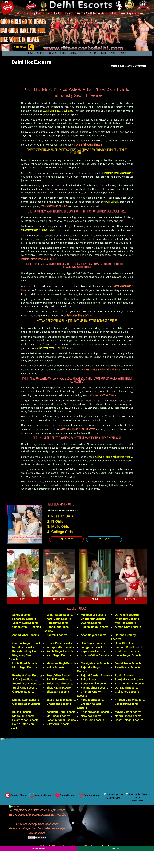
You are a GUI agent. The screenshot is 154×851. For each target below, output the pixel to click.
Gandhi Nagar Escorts (26, 703)
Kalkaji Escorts (22, 711)
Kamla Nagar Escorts (59, 651)
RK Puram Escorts (92, 720)
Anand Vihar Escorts (25, 635)
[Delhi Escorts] (31, 62)
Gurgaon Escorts (23, 691)
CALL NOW (104, 539)
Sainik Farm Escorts (59, 679)
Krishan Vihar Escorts (95, 655)
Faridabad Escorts (92, 699)
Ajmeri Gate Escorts (128, 626)
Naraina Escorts (91, 715)
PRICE (113, 53)
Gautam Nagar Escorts (27, 643)
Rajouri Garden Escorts (96, 675)
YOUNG (63, 53)
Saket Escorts (21, 614)
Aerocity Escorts (57, 622)
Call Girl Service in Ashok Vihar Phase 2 (113, 457)
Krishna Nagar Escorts (95, 711)
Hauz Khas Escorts (127, 643)
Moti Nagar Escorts (24, 667)
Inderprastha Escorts (60, 647)
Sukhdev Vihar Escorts (130, 683)
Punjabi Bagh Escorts (94, 626)
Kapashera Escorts (93, 651)
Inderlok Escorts (23, 647)
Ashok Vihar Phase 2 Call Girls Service (38, 230)
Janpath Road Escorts (129, 647)
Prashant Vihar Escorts (27, 675)
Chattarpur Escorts (93, 618)
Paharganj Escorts (24, 618)
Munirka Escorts (125, 622)
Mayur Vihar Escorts (128, 711)
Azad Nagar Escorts (93, 635)
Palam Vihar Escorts (25, 720)
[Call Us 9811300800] (129, 62)
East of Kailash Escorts (61, 699)
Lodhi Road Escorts (24, 663)
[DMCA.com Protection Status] (37, 837)
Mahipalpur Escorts (93, 614)
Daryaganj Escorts (127, 614)
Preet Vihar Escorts (59, 675)
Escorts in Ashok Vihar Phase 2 (118, 173)
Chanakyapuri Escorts (26, 626)
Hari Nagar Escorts (93, 643)
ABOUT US (41, 53)
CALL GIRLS (93, 53)
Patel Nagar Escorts (128, 667)
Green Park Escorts (59, 643)
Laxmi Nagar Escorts (128, 655)
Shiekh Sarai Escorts (59, 683)
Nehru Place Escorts (128, 715)
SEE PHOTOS (66, 539)
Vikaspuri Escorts (57, 724)
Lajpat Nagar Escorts (59, 614)
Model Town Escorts (128, 663)
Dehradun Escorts (126, 687)
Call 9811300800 (38, 848)
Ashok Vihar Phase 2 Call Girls (57, 111)
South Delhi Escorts (94, 683)
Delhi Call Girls (112, 202)
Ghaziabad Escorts (58, 703)
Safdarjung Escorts (24, 679)
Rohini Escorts (124, 675)
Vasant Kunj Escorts (25, 622)
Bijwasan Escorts (57, 691)
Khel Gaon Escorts (127, 651)
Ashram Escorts (56, 635)
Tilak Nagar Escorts (59, 687)
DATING (104, 53)
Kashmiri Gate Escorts (60, 711)
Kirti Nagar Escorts (58, 655)
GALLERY (72, 53)
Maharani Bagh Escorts (61, 663)
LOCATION (52, 53)
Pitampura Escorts (127, 618)
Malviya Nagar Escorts (95, 663)
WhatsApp (115, 848)
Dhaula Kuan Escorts (25, 699)
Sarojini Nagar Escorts (129, 679)
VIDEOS (82, 53)
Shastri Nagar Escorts (129, 720)
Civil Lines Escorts (127, 691)
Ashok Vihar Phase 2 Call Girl (50, 348)
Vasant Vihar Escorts (94, 687)
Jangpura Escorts (92, 647)
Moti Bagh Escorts (58, 715)
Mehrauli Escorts (23, 715)
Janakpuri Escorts (126, 703)
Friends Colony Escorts (130, 699)
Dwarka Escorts (91, 622)
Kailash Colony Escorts (27, 651)
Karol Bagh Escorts (58, 618)
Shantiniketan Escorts (26, 683)
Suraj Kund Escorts (24, 687)
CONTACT (122, 53)
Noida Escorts (55, 667)
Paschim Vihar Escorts (61, 720)
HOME (30, 53)
